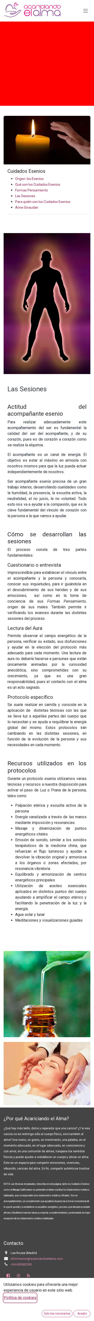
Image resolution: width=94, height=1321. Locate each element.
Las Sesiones (25, 196)
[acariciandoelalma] (29, 1275)
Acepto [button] (82, 1313)
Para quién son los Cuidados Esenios (42, 202)
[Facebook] (8, 1275)
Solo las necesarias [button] (57, 1313)
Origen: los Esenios (29, 179)
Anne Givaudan (26, 207)
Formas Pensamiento (31, 190)
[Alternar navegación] (85, 11)
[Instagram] (18, 1275)
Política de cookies (20, 1297)
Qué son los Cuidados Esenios (37, 184)
